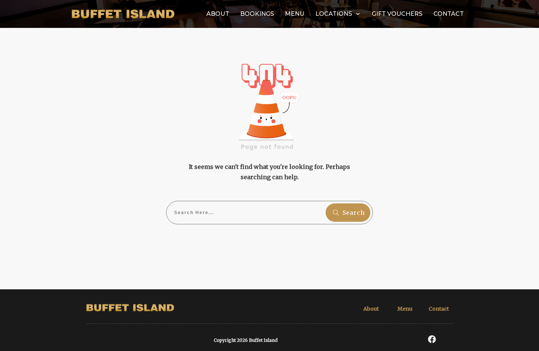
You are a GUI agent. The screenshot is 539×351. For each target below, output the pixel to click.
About (371, 308)
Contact (439, 308)
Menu (404, 308)
